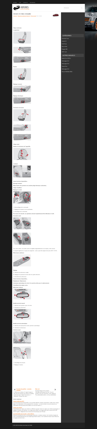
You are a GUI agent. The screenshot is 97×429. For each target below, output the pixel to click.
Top (20, 2)
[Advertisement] (36, 22)
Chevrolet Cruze (65, 38)
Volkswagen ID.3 (65, 61)
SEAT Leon (64, 51)
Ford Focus (64, 43)
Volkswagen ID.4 (65, 63)
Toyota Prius (64, 66)
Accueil (15, 2)
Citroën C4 (64, 41)
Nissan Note (64, 46)
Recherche (32, 2)
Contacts (25, 2)
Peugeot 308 (64, 49)
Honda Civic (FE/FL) (66, 58)
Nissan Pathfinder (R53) (67, 71)
